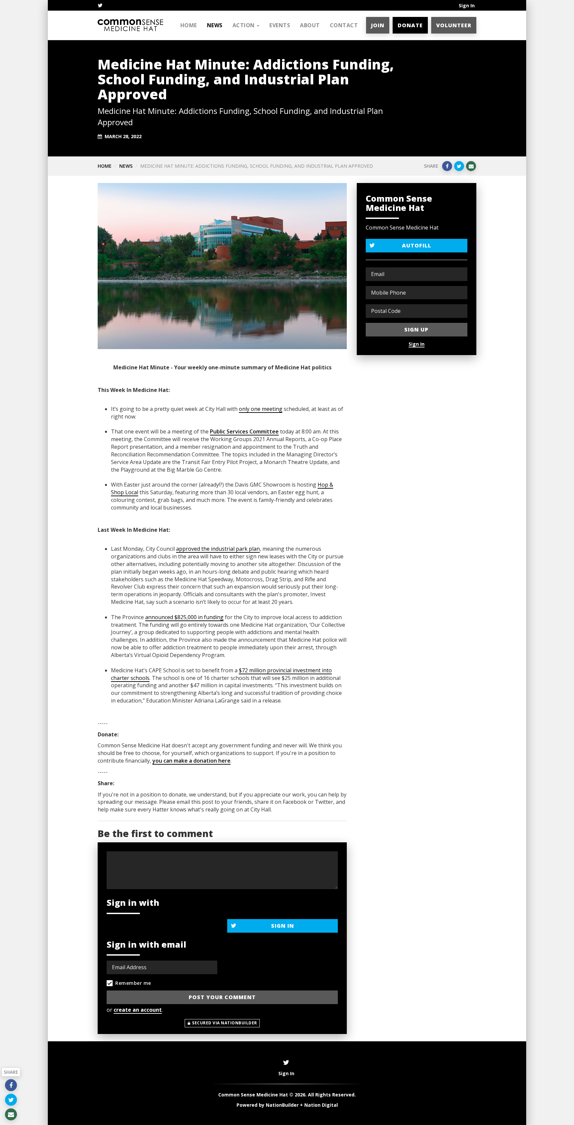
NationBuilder (282, 1105)
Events (279, 25)
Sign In (467, 5)
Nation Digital (321, 1105)
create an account (138, 1009)
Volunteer (453, 25)
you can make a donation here (191, 760)
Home (188, 25)
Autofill (416, 245)
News (215, 25)
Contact (344, 25)
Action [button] (244, 25)
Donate (410, 25)
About (310, 25)
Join (377, 25)
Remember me (133, 983)
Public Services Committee (244, 431)
